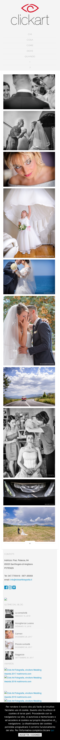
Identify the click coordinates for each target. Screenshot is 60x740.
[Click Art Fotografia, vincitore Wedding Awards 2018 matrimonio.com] (24, 681)
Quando (30, 56)
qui (52, 730)
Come (30, 45)
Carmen (18, 633)
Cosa (30, 40)
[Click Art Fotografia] (6, 587)
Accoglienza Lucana (24, 623)
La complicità (21, 612)
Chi (30, 34)
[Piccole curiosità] (29, 223)
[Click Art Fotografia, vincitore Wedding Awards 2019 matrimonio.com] (24, 696)
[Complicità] (29, 91)
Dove (30, 51)
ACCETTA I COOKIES (30, 734)
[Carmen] (29, 169)
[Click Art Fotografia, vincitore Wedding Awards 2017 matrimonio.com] (24, 673)
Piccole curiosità (22, 644)
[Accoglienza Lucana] (29, 130)
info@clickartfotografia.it (21, 579)
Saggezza (19, 654)
